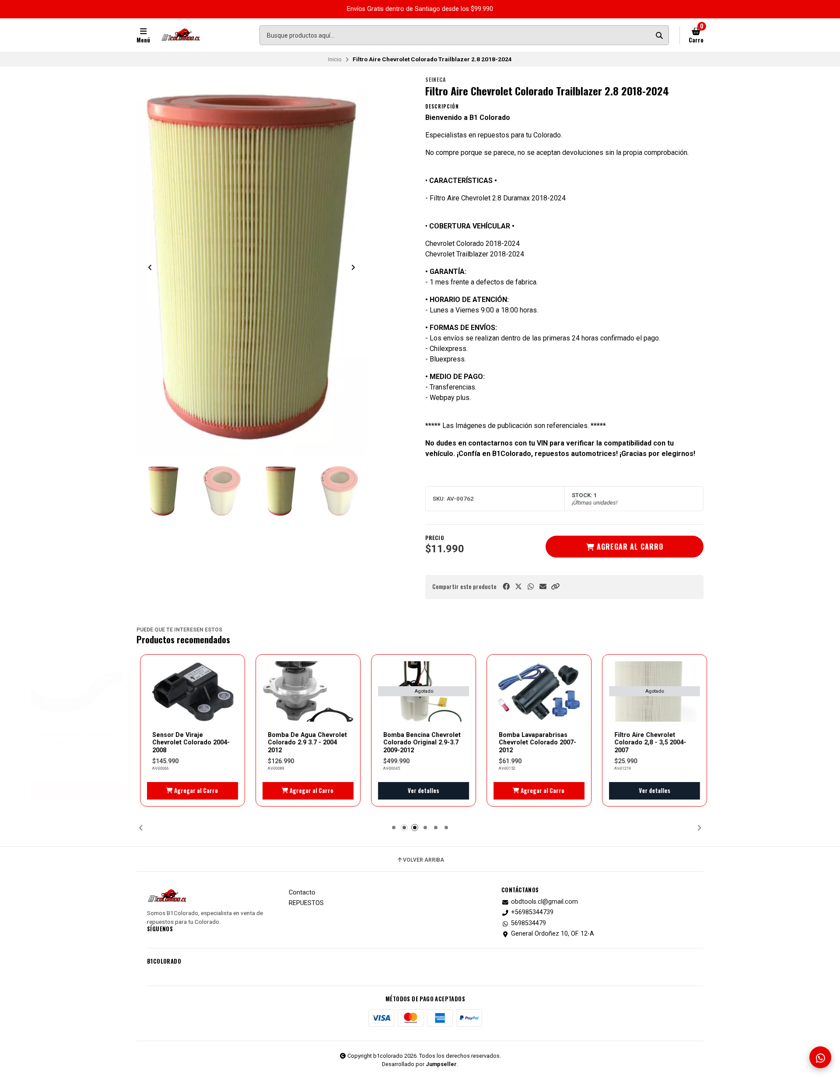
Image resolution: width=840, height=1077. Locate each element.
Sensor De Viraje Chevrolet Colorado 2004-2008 (187, 742)
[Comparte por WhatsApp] (530, 586)
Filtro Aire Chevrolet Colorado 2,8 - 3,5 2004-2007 (646, 742)
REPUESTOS (306, 903)
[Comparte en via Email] (543, 586)
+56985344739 (532, 912)
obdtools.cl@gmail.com (544, 902)
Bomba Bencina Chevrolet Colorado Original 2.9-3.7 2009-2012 (418, 742)
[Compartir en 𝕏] (518, 586)
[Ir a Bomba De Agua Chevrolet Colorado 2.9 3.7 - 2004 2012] (304, 691)
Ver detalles (420, 790)
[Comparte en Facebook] (506, 586)
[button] (555, 586)
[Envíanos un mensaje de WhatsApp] (820, 1057)
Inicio (335, 59)
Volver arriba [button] (423, 860)
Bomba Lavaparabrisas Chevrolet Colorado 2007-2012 (534, 742)
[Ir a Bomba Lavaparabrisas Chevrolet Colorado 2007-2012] (535, 691)
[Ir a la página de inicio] (181, 35)
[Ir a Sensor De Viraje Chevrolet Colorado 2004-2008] (189, 691)
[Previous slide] (150, 267)
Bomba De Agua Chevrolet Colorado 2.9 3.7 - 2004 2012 (303, 742)
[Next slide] (353, 267)
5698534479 (528, 923)
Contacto (302, 893)
